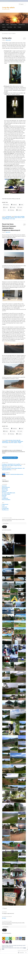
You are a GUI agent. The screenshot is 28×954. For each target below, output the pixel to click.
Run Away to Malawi (6, 494)
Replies (19, 442)
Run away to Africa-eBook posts (8, 492)
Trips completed (5, 29)
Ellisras (12, 441)
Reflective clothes (13, 217)
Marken (15, 441)
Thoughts (19, 27)
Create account (5, 504)
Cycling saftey (7, 38)
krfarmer (7, 474)
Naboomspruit (20, 441)
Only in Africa (9, 27)
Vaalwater (15, 442)
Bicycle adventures (9, 440)
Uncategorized (8, 216)
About (8, 24)
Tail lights (7, 218)
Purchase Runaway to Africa (10, 457)
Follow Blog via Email (7, 517)
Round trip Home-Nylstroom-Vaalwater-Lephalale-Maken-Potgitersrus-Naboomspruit (11, 227)
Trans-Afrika (11, 442)
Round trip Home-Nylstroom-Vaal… (17, 474)
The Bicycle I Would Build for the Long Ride (11, 464)
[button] (8, 544)
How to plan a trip (22, 24)
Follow (4, 526)
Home (3, 24)
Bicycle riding (15, 440)
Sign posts (4, 495)
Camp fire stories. (13, 24)
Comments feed (5, 508)
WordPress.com (5, 509)
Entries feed (4, 507)
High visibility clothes (6, 217)
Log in (3, 505)
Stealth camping (5, 442)
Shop (15, 27)
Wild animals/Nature (6, 499)
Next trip (3, 27)
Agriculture (4, 486)
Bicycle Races (5, 488)
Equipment (4, 491)
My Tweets (4, 918)
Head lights (22, 216)
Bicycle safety (17, 216)
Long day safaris (8, 7)
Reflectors (19, 217)
